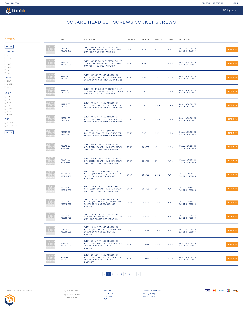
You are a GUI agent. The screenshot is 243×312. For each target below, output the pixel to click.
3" (156, 49)
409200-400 (66, 218)
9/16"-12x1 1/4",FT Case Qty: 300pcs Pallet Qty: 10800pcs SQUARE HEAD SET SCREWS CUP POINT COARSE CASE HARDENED (103, 244)
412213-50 (65, 62)
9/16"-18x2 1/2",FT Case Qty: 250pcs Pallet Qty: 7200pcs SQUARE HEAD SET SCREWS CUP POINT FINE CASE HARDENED (103, 77)
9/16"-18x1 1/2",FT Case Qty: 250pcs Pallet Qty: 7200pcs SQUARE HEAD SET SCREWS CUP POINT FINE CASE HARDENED (103, 133)
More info (232, 49)
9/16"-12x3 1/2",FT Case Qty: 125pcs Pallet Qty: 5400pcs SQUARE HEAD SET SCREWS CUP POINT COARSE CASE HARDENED (102, 175)
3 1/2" (157, 175)
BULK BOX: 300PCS (187, 120)
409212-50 (65, 201)
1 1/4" (157, 119)
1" (156, 91)
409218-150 (66, 148)
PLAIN (10, 122)
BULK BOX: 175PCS (187, 51)
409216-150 (66, 176)
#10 (9, 58)
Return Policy (149, 296)
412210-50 (65, 104)
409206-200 (66, 232)
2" (156, 63)
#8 (8, 55)
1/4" (9, 64)
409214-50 (65, 160)
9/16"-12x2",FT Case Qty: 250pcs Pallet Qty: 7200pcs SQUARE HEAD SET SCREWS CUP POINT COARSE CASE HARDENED (103, 188)
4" (156, 147)
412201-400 (66, 92)
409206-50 (65, 229)
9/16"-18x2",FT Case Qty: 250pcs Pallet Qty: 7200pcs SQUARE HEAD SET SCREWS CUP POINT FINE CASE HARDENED (103, 63)
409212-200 (66, 204)
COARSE (11, 84)
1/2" (9, 111)
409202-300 (66, 246)
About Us (206, 3)
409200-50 (65, 215)
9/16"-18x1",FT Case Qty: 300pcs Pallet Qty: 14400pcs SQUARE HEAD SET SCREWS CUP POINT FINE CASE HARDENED (103, 91)
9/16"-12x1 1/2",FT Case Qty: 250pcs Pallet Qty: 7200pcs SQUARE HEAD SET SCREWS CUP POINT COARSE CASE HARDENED (102, 258)
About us (107, 290)
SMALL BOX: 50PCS (187, 48)
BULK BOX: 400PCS (187, 92)
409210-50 (65, 187)
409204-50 (65, 257)
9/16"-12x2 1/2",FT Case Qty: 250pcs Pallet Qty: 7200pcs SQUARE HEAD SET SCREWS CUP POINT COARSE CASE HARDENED (102, 203)
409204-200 (66, 259)
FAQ (105, 299)
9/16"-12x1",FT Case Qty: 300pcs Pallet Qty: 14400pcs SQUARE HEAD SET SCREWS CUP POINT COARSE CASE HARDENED (103, 216)
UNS (9, 81)
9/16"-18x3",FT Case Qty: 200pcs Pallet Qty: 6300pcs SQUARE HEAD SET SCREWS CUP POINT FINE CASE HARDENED (103, 49)
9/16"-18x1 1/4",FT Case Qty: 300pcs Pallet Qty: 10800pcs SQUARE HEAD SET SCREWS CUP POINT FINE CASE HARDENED (103, 119)
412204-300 (66, 120)
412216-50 (65, 76)
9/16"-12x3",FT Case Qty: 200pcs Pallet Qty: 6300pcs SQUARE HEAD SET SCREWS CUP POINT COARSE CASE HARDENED (103, 161)
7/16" (9, 73)
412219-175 (66, 51)
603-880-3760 (13, 3)
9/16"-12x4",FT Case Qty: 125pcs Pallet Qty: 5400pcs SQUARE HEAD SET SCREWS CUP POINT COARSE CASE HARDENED (103, 147)
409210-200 (66, 190)
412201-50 (65, 90)
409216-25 (65, 174)
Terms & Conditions (152, 290)
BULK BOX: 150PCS (187, 148)
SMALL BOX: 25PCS (187, 146)
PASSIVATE (12, 125)
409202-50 (65, 243)
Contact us (108, 293)
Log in (235, 3)
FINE (9, 87)
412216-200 (66, 78)
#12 (9, 61)
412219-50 (65, 48)
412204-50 (65, 118)
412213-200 (66, 65)
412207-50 (65, 132)
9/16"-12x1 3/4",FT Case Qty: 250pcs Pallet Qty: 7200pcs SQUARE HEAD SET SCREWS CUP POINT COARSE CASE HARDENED (102, 230)
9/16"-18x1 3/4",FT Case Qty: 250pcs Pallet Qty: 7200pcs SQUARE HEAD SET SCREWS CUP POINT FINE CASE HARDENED (103, 105)
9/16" (9, 115)
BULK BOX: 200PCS (187, 65)
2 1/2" (157, 77)
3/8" (9, 70)
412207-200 (66, 134)
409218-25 (65, 146)
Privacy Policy (149, 293)
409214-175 (66, 162)
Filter (9, 46)
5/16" (9, 67)
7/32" (9, 96)
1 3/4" (157, 105)
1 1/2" (157, 133)
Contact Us (218, 3)
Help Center (109, 296)
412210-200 (66, 106)
